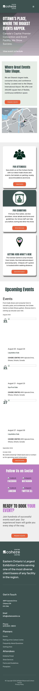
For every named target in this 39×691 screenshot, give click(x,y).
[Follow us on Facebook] (12, 481)
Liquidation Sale (13, 353)
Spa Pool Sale (13, 387)
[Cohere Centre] (9, 5)
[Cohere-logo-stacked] (11, 550)
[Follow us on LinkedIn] (12, 491)
